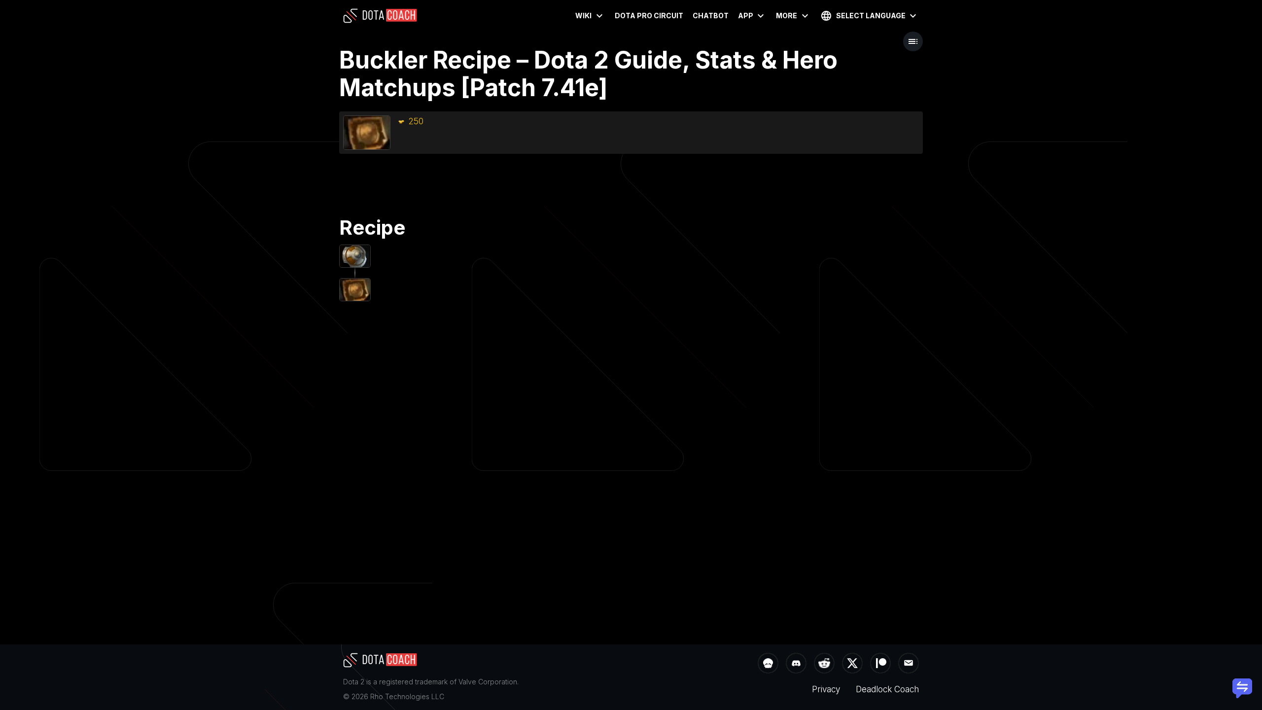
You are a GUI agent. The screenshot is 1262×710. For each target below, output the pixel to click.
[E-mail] (908, 664)
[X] (852, 664)
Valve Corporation (487, 681)
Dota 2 (353, 681)
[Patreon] (880, 664)
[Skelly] (768, 664)
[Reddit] (824, 664)
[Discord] (796, 664)
